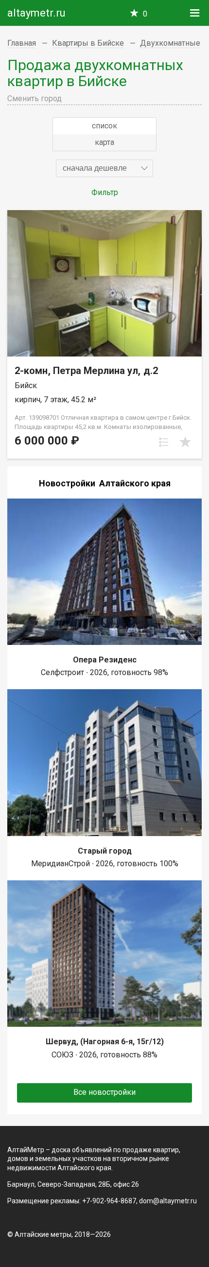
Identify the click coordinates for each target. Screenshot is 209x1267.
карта (104, 142)
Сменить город (34, 98)
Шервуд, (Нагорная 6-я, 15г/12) (105, 1041)
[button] (104, 168)
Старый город (105, 851)
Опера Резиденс (105, 659)
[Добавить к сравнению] (164, 442)
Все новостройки (104, 1092)
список (104, 125)
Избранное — (145, 14)
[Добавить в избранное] (185, 442)
